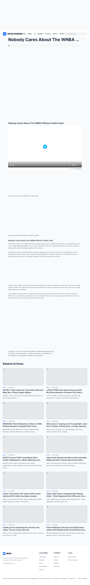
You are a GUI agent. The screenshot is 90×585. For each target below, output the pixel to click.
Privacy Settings (82, 578)
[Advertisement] (45, 15)
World (30, 33)
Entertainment (43, 566)
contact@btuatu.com (9, 563)
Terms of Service (73, 560)
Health (55, 33)
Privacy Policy (72, 557)
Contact (56, 560)
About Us (56, 557)
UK (35, 33)
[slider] (37, 165)
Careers (56, 563)
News (24, 33)
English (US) (72, 578)
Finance (41, 569)
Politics (48, 33)
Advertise (56, 566)
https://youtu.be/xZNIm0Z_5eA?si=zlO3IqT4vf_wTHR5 (23, 235)
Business (40, 33)
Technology (42, 557)
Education (63, 33)
